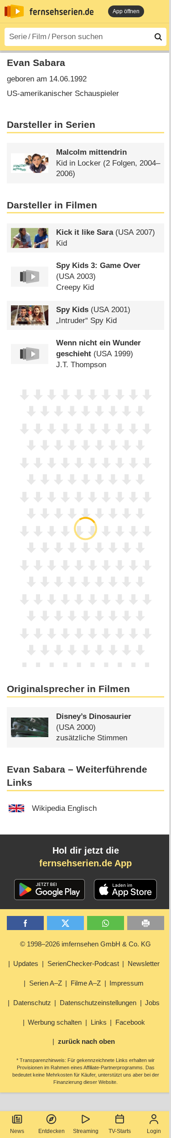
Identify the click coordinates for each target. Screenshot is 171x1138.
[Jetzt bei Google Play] (49, 889)
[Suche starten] (158, 37)
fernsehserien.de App (85, 863)
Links (99, 1022)
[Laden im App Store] (125, 889)
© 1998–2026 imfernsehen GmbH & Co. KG (85, 944)
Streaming (85, 1131)
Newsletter (144, 963)
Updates (25, 963)
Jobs (152, 1002)
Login (154, 1131)
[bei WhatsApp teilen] (105, 923)
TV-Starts (120, 1131)
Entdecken (51, 1131)
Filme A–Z (86, 983)
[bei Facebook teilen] (25, 923)
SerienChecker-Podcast (83, 963)
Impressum (126, 983)
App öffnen (126, 11)
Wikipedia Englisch (64, 808)
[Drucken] (145, 923)
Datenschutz (32, 1002)
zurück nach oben (86, 1041)
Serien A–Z (45, 983)
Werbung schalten (55, 1022)
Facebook (130, 1022)
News (17, 1131)
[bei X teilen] (65, 923)
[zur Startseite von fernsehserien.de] (14, 11)
